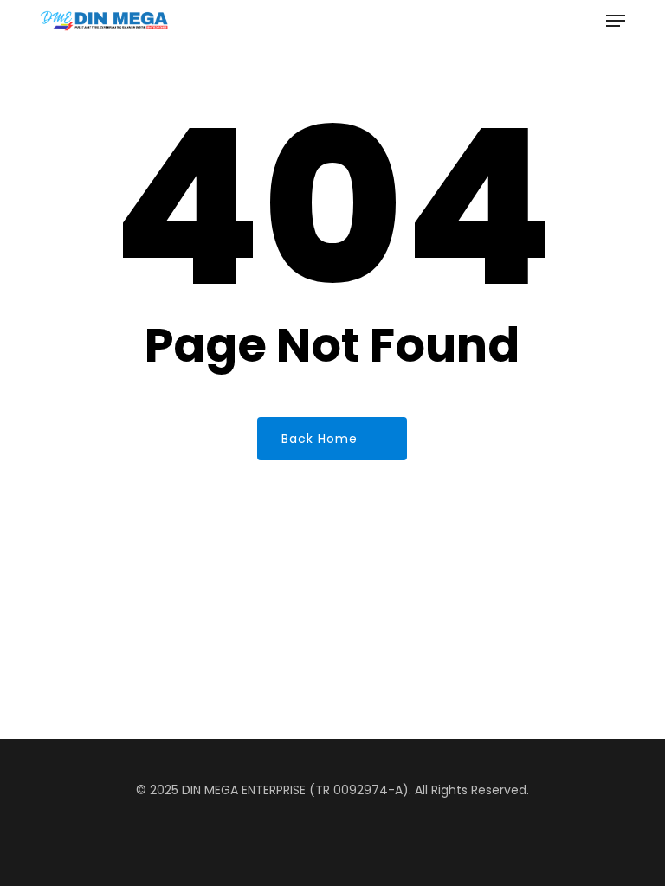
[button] (615, 20)
